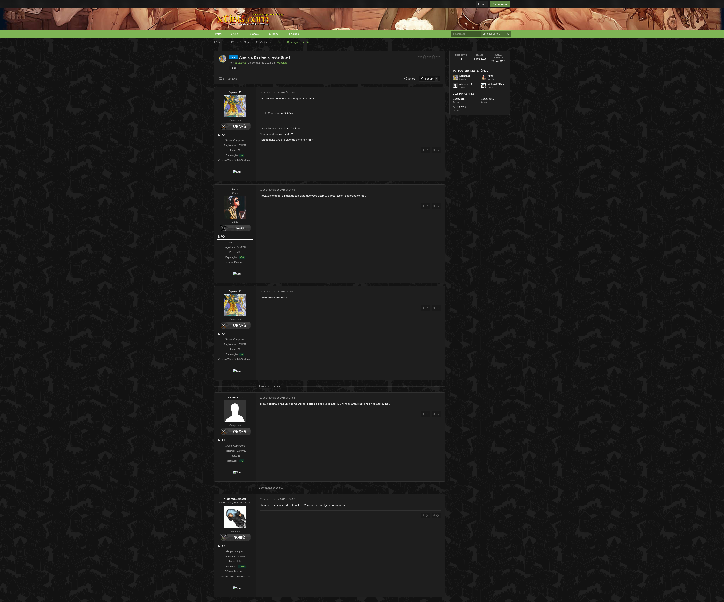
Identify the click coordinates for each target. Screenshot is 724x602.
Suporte (274, 33)
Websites (265, 42)
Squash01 (235, 92)
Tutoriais (253, 33)
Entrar (481, 4)
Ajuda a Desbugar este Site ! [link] (294, 42)
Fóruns (233, 33)
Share (411, 78)
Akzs (235, 189)
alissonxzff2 (235, 397)
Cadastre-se (500, 4)
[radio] (420, 57)
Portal (218, 33)
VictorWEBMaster (235, 498)
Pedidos (294, 33)
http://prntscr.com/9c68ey (278, 113)
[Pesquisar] (508, 34)
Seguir (431, 78)
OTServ (233, 42)
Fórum (218, 42)
